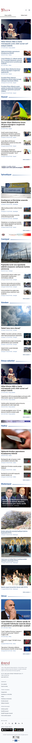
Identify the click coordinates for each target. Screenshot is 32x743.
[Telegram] (15, 723)
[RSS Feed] (22, 723)
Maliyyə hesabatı (5, 703)
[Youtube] (12, 723)
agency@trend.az (4, 677)
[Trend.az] (5, 10)
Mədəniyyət (6, 484)
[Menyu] (29, 10)
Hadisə (4, 426)
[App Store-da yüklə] (7, 729)
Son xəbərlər (4, 684)
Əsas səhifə (8, 15)
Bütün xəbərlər (26, 159)
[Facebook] (5, 723)
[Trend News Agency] (5, 663)
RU (18, 740)
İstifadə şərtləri (4, 709)
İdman (4, 596)
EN (13, 740)
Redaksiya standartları (6, 698)
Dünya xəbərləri (8, 361)
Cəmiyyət (5, 239)
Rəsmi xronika (4, 686)
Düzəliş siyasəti (4, 701)
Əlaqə (2, 696)
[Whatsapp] (2, 723)
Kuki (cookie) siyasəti (6, 715)
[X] (9, 723)
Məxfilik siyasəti (4, 711)
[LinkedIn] (19, 723)
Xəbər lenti (24, 15)
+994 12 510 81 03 (5, 675)
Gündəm (5, 302)
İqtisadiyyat (6, 174)
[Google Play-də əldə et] (19, 729)
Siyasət (4, 97)
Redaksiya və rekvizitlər (6, 694)
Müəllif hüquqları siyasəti (7, 713)
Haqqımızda (4, 692)
